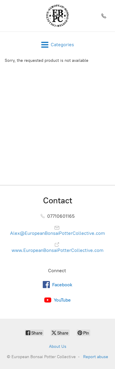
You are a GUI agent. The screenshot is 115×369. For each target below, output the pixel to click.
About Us (57, 346)
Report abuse (95, 356)
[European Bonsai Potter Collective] (57, 16)
